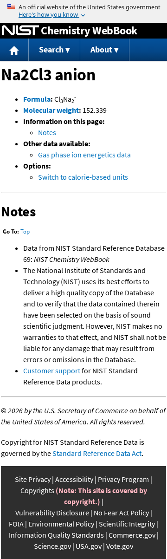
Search (51, 49)
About (101, 49)
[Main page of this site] (14, 50)
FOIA (16, 523)
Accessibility (74, 479)
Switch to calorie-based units (83, 177)
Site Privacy (33, 479)
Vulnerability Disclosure (52, 512)
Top (25, 231)
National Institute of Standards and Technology (20, 31)
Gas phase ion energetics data (84, 154)
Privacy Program (123, 479)
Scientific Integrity (127, 523)
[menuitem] (14, 50)
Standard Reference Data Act (96, 453)
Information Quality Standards (56, 535)
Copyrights (37, 490)
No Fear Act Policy (121, 512)
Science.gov (52, 546)
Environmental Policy (61, 523)
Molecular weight (51, 110)
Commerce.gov (132, 535)
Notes (47, 132)
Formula (37, 99)
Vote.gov (119, 546)
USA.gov (89, 546)
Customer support (51, 370)
